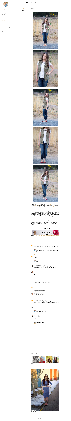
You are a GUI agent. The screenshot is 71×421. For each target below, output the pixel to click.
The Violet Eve (31, 2)
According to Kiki (36, 265)
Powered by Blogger (42, 418)
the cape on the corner (37, 245)
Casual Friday (39, 235)
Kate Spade (53, 206)
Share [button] (23, 8)
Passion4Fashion (47, 235)
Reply (35, 254)
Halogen (37, 206)
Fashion (23, 12)
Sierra (37, 249)
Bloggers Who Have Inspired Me (55, 235)
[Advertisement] (45, 345)
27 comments (35, 413)
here (48, 204)
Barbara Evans (36, 321)
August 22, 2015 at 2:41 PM (39, 293)
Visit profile (6, 9)
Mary (34, 315)
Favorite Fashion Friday (43, 235)
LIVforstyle (35, 271)
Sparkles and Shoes (36, 296)
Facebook (3, 23)
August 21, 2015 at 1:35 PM (41, 249)
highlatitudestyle (36, 300)
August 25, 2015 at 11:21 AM (39, 315)
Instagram (3, 20)
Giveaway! (33, 364)
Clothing (23, 11)
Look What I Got (36, 236)
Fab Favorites (36, 235)
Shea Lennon (36, 306)
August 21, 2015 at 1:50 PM (42, 265)
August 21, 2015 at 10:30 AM (44, 245)
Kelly (34, 293)
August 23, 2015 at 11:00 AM (42, 300)
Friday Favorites (50, 235)
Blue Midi (33, 411)
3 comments (34, 366)
